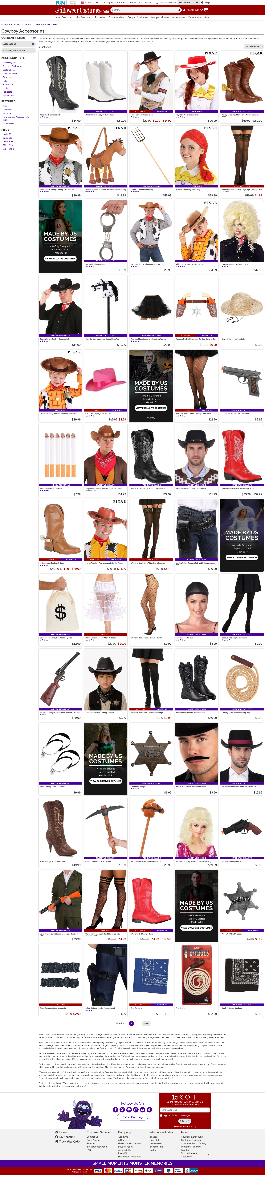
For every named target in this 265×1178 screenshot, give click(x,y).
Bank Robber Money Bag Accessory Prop (56, 638)
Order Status (93, 1140)
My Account (67, 1137)
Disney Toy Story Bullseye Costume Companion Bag (105, 190)
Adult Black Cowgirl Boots (50, 115)
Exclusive (100, 17)
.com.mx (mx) (156, 1146)
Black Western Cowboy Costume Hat (54, 339)
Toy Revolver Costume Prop (232, 861)
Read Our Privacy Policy (185, 1126)
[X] (122, 1109)
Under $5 (7, 134)
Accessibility (124, 1150)
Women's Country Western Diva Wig (236, 264)
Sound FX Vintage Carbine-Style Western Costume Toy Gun (60, 713)
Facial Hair (7, 77)
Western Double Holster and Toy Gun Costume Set (195, 339)
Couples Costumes (138, 17)
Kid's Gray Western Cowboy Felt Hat (99, 713)
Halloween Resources (129, 1156)
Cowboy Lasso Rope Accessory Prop (236, 713)
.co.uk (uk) (155, 1140)
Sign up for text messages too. (179, 1115)
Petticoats (7, 92)
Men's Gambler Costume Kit (142, 115)
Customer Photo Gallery (193, 1143)
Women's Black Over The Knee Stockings (147, 713)
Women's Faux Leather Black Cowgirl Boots (148, 488)
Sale (5, 106)
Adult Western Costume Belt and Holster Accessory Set (196, 564)
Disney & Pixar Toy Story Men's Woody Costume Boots (240, 116)
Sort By (252, 46)
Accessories (178, 17)
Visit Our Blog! (134, 1117)
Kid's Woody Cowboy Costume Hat (190, 264)
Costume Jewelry (11, 74)
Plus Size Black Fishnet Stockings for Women (193, 414)
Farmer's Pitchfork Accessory (142, 190)
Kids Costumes (84, 17)
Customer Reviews (191, 1140)
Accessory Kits (9, 63)
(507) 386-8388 (167, 2)
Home (63, 1132)
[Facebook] (115, 1109)
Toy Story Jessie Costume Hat (187, 115)
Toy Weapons (9, 95)
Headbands (8, 85)
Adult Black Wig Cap (184, 638)
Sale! (207, 17)
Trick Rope (180, 1008)
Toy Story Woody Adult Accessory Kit (145, 264)
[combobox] (143, 10)
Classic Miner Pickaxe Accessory (98, 861)
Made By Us (8, 124)
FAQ (89, 1150)
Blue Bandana (136, 1008)
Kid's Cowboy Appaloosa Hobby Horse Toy (102, 339)
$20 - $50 (8, 145)
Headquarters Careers (129, 1143)
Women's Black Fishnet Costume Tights (146, 638)
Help (207, 2)
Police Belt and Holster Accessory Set (100, 1008)
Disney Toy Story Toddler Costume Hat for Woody (59, 414)
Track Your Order (70, 1141)
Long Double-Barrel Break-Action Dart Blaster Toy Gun (59, 935)
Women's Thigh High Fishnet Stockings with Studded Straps (102, 935)
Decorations (194, 17)
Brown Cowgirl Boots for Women (52, 861)
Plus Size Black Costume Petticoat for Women (148, 339)
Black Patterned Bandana (232, 1008)
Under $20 (8, 142)
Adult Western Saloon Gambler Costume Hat (239, 787)
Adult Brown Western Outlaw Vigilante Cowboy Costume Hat (103, 489)
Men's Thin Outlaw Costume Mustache (191, 787)
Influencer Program (191, 1146)
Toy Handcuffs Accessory (95, 264)
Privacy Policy (125, 1146)
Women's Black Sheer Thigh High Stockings (148, 563)
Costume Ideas (116, 17)
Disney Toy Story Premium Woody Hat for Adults (104, 563)
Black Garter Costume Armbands (53, 1008)
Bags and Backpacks (12, 66)
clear (33, 38)
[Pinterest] (129, 1109)
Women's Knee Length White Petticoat (100, 638)
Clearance (7, 110)
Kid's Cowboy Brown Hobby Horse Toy (146, 861)
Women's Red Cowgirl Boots (142, 934)
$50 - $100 (8, 149)
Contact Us (189, 2)
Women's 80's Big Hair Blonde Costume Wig (193, 861)
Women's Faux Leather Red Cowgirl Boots (238, 488)
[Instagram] (136, 1109)
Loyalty (185, 1150)
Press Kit (122, 1153)
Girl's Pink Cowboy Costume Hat (98, 414)
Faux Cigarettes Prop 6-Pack (51, 488)
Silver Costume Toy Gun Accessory (235, 414)
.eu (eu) (153, 1150)
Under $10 (7, 138)
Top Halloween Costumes (189, 1155)
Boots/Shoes (9, 70)
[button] (193, 10)
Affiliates (122, 1140)
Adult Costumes (63, 17)
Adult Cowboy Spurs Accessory (52, 787)
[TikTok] (149, 1109)
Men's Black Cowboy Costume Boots (190, 713)
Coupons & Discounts (192, 1137)
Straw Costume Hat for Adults (233, 339)
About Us (123, 1137)
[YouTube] (142, 1109)
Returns (91, 1143)
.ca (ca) (153, 1137)
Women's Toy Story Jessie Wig (188, 190)
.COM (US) (90, 3)
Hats (5, 81)
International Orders (97, 1146)
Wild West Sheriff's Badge (232, 934)
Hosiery (6, 88)
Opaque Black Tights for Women (234, 638)
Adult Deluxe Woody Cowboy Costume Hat (57, 190)
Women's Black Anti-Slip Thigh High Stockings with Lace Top (242, 190)
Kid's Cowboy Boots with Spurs (52, 563)
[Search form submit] (179, 10)
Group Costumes (160, 17)
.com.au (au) (156, 1143)
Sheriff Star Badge (138, 787)
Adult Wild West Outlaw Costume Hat (191, 488)
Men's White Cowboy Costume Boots (99, 115)
